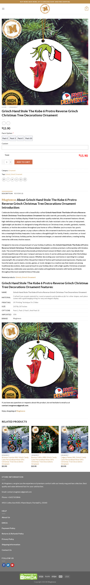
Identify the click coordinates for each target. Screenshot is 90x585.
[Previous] (2, 449)
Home (4, 107)
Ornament (13, 107)
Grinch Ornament (16, 174)
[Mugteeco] (45, 9)
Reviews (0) (18, 193)
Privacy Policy (8, 539)
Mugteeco (9, 199)
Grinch (8, 174)
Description (7, 193)
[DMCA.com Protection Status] (28, 576)
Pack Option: (8, 133)
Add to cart (23, 162)
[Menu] (3, 9)
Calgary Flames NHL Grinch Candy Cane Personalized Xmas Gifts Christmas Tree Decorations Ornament (73, 460)
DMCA (5, 523)
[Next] (88, 449)
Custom (5, 143)
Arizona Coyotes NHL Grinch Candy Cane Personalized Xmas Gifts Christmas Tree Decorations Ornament (15, 460)
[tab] (7, 193)
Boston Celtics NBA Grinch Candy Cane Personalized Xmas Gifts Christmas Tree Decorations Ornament (44, 460)
